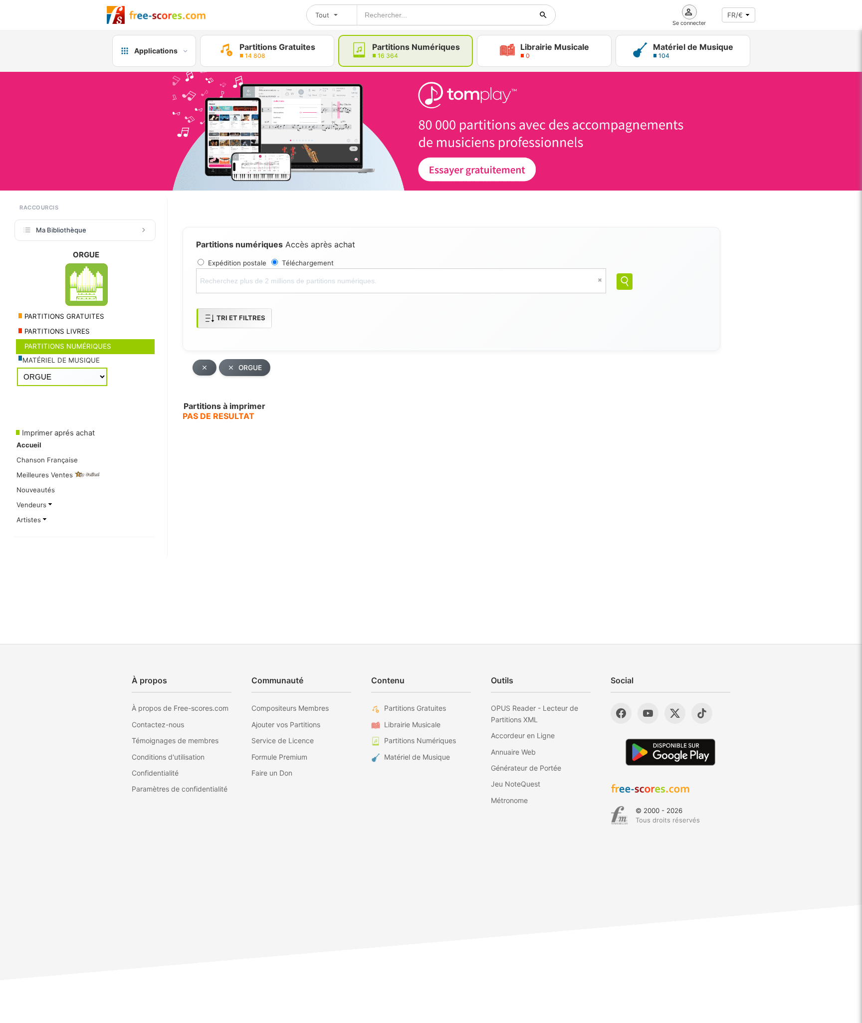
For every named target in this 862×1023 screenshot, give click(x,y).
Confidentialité (155, 773)
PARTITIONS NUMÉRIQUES (66, 346)
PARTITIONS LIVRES (56, 331)
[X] (674, 713)
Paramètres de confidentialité (179, 789)
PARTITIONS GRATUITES (63, 316)
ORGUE (250, 368)
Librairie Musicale (412, 724)
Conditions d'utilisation (168, 757)
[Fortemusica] (619, 815)
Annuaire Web (513, 752)
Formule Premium (279, 757)
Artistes (29, 520)
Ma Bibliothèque (61, 230)
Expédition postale (237, 263)
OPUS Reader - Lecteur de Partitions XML (534, 713)
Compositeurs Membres (290, 708)
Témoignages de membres (175, 740)
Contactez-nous (158, 724)
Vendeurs (32, 505)
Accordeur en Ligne (523, 735)
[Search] (625, 281)
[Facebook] (621, 713)
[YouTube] (648, 713)
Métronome (509, 800)
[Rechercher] (543, 15)
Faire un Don (271, 773)
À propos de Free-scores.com (180, 708)
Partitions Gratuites (415, 708)
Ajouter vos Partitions (285, 724)
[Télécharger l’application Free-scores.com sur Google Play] (670, 752)
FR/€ (735, 15)
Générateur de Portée (526, 768)
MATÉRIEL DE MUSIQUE (61, 360)
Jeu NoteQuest (515, 784)
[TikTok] (701, 713)
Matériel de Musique (417, 757)
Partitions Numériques (420, 740)
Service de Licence (282, 740)
